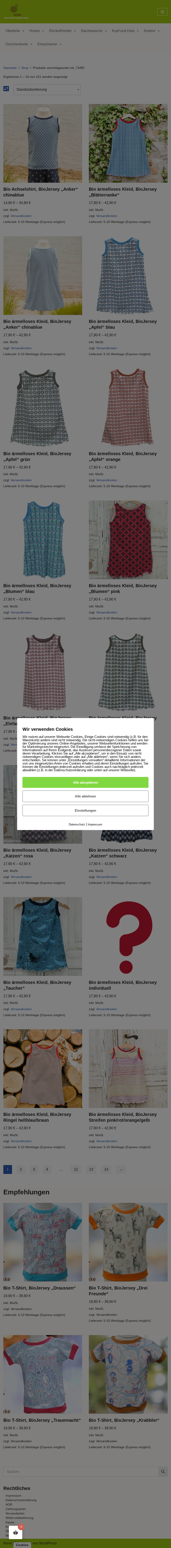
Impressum (95, 824)
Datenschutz (77, 824)
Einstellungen (85, 810)
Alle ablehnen (85, 796)
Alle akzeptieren (85, 782)
